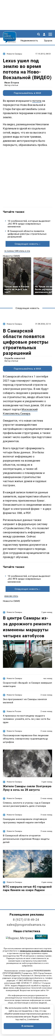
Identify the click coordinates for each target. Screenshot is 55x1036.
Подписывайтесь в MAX (27, 93)
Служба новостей (14, 358)
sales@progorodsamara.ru (26, 924)
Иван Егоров (11, 82)
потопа (36, 100)
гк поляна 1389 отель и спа (17, 251)
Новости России (14, 711)
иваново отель (11, 596)
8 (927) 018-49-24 (26, 919)
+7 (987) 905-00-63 (24, 981)
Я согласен (28, 1026)
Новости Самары (14, 54)
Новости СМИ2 (11, 256)
